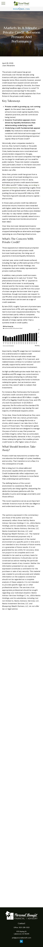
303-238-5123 (24, 927)
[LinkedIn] (21, 941)
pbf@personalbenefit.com (21, 938)
